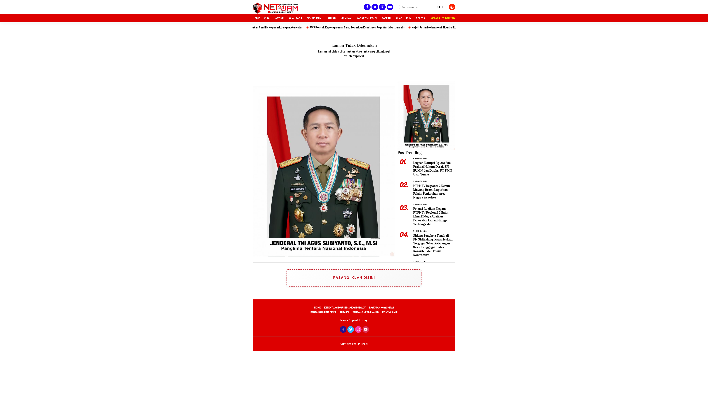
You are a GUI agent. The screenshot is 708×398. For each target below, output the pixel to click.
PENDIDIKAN (314, 18)
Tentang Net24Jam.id (366, 312)
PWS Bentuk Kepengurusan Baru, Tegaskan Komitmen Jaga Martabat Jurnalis (322, 27)
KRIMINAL (346, 18)
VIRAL (267, 18)
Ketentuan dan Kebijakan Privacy (345, 307)
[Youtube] (389, 7)
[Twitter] (374, 7)
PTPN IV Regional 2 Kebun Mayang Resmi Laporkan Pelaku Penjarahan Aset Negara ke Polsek (431, 191)
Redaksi (344, 312)
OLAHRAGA (295, 18)
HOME (256, 18)
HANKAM (331, 18)
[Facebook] (367, 7)
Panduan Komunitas (381, 307)
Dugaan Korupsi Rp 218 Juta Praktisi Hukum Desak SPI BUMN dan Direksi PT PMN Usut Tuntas (432, 168)
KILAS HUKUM (403, 18)
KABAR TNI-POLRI (367, 18)
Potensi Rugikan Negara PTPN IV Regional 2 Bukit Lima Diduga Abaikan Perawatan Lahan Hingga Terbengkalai (430, 216)
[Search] (439, 7)
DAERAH (386, 18)
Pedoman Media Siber (323, 312)
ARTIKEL (280, 18)
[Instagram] (382, 7)
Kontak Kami (390, 312)
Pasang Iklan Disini (354, 278)
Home (317, 307)
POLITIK (420, 18)
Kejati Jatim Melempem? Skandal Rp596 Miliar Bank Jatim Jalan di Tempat (422, 27)
